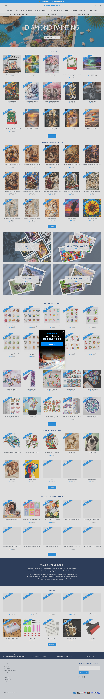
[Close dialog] (63, 332)
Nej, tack (52, 349)
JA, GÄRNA (52, 344)
